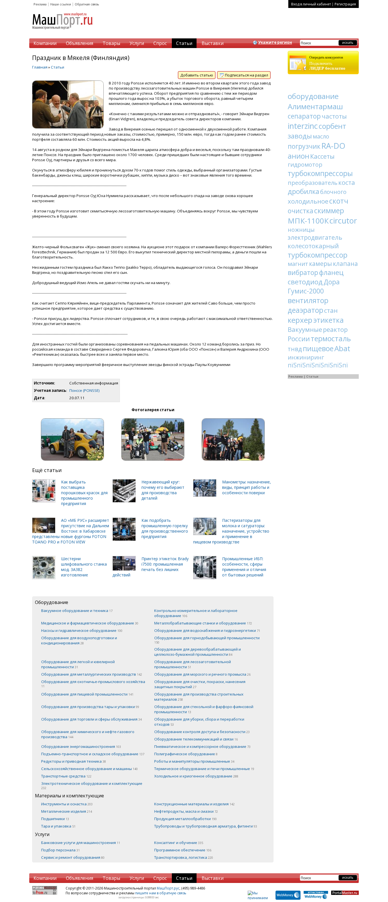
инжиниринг (306, 357)
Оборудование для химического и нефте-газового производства (87, 734)
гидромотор (305, 164)
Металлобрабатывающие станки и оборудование (203, 623)
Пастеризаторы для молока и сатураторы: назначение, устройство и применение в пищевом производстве (231, 531)
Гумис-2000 (306, 290)
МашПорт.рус (168, 888)
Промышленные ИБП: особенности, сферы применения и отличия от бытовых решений (244, 567)
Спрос (160, 43)
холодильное (308, 201)
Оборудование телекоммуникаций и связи (196, 739)
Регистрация (345, 4)
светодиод (305, 281)
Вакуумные (305, 329)
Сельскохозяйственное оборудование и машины (89, 768)
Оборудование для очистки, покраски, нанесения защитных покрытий (199, 684)
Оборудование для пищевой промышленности (87, 694)
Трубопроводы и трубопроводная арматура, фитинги (205, 826)
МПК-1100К (308, 221)
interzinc (303, 126)
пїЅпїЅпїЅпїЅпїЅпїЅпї (318, 365)
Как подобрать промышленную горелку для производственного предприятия (164, 528)
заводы (300, 135)
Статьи (184, 43)
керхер (300, 320)
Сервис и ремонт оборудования (73, 857)
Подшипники (55, 818)
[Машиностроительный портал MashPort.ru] (62, 31)
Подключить (327, 63)
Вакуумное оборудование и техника (76, 610)
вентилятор (308, 300)
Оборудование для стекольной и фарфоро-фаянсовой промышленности (203, 709)
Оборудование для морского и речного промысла (202, 674)
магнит (298, 264)
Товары (111, 43)
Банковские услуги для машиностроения (80, 842)
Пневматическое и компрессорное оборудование (202, 746)
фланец (331, 272)
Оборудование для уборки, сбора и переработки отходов (199, 722)
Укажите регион (275, 42)
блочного (333, 192)
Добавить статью (196, 75)
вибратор (303, 272)
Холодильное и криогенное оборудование (196, 776)
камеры (320, 264)
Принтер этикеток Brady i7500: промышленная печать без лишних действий (150, 567)
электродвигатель (315, 237)
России (299, 338)
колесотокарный (313, 245)
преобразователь (312, 183)
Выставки (213, 43)
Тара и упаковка (58, 826)
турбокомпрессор (317, 255)
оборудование (313, 96)
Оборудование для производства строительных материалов (198, 697)
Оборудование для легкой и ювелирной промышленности (78, 664)
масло (321, 136)
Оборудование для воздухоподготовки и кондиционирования (79, 640)
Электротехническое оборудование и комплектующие (91, 785)
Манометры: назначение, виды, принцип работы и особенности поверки (246, 487)
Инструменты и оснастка (67, 803)
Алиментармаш (315, 106)
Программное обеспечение (182, 850)
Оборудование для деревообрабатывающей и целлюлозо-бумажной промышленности (197, 652)
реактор (335, 329)
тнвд (295, 349)
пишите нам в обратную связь (160, 893)
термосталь (331, 338)
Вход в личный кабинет (311, 4)
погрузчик (304, 146)
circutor (343, 220)
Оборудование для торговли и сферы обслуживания (91, 719)
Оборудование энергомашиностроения (81, 746)
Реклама (40, 4)
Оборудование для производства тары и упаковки (90, 706)
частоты (334, 116)
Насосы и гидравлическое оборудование (81, 630)
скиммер (329, 210)
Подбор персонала (60, 850)
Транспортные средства (66, 776)
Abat (342, 348)
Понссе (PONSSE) (84, 390)
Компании (45, 43)
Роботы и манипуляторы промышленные (194, 761)
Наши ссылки (60, 4)
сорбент (332, 126)
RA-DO (333, 145)
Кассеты (322, 156)
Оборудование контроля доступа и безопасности (202, 731)
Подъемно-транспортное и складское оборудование (92, 753)
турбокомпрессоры (320, 173)
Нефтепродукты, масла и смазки (186, 811)
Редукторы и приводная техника (73, 761)
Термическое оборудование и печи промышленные (204, 768)
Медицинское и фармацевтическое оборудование (89, 623)
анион (298, 156)
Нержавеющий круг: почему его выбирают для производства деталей (162, 490)
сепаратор (304, 116)
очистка (300, 210)
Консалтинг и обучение (178, 842)
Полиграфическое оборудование (186, 753)
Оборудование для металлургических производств (91, 674)
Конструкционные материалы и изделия (194, 803)
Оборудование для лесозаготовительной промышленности (192, 664)
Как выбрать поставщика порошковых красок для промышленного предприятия (84, 492)
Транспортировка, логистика (183, 857)
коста (346, 182)
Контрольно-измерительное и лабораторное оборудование (195, 613)
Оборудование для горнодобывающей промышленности (207, 639)
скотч (338, 201)
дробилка (303, 191)
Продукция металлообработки (185, 818)
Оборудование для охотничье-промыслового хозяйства (93, 683)
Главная (39, 67)
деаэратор (305, 310)
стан (331, 310)
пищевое (318, 348)
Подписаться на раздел (246, 75)
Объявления (79, 43)
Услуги (137, 43)
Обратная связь (87, 4)
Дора (332, 281)
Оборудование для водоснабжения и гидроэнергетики (207, 630)
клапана (345, 264)
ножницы (301, 229)
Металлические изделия (66, 811)
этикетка (328, 320)
